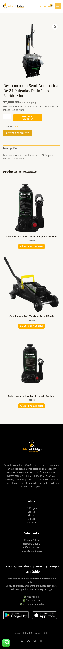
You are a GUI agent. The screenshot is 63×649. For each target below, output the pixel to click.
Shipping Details (31, 543)
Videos (31, 518)
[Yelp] (22, 641)
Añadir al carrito (28, 117)
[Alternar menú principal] (58, 6)
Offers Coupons (31, 547)
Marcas (31, 515)
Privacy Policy (31, 540)
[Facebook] (28, 641)
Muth (15, 126)
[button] (55, 27)
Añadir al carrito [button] (31, 246)
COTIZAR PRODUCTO (17, 133)
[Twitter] (34, 641)
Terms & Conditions (31, 550)
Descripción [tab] (10, 148)
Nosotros (31, 522)
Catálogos (31, 508)
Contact (31, 511)
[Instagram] (41, 641)
